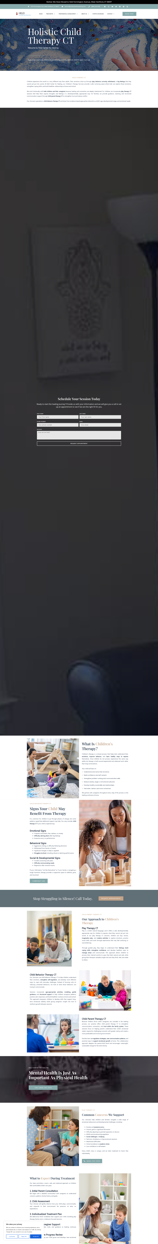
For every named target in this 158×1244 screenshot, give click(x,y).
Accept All (35, 1236)
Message (39, 429)
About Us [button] (84, 14)
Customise (12, 1236)
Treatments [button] (49, 14)
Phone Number (41, 421)
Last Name (82, 413)
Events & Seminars (98, 14)
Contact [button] (109, 14)
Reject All (23, 1236)
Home (40, 14)
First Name (40, 413)
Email (81, 421)
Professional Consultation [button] (67, 14)
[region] (24, 1230)
